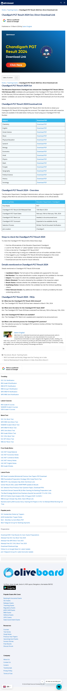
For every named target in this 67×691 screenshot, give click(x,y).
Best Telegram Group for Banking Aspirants (15, 523)
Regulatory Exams (9, 608)
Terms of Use (7, 673)
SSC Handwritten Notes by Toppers (12, 514)
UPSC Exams (7, 617)
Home (4, 10)
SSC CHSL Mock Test (7, 436)
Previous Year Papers (10, 637)
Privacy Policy (7, 671)
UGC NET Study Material (9, 452)
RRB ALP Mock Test (7, 442)
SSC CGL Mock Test (7, 419)
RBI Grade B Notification (9, 383)
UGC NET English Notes (8, 463)
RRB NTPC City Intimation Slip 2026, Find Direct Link (18, 482)
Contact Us (7, 662)
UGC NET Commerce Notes (10, 458)
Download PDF (42, 124)
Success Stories (8, 641)
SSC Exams (6, 601)
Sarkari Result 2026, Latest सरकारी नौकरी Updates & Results (19, 485)
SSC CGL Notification (7, 380)
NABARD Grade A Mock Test (10, 425)
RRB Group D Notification (9, 389)
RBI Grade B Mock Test (8, 433)
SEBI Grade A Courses (8, 409)
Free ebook (7, 355)
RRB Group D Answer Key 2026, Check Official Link (17, 499)
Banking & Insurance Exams (12, 598)
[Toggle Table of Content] (16, 77)
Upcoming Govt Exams (10, 639)
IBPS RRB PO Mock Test (8, 428)
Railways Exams (8, 603)
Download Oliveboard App (9, 546)
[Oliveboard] (7, 2)
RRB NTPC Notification (8, 386)
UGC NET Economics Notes (10, 455)
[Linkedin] (3, 348)
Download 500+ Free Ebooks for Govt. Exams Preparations (20, 535)
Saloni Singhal (27, 26)
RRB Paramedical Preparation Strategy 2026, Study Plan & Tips (21, 479)
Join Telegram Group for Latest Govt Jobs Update (17, 552)
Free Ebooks (7, 644)
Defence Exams (8, 615)
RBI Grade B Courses (7, 405)
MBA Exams (7, 613)
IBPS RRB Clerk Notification (10, 394)
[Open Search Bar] (61, 2)
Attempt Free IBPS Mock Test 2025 (12, 541)
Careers (6, 665)
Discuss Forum (8, 646)
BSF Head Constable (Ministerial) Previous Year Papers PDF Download (24, 476)
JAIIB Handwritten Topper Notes (11, 517)
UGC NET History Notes (8, 460)
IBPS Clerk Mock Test (8, 430)
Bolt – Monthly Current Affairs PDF (12, 520)
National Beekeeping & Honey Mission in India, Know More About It (26, 360)
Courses (6, 629)
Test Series (7, 632)
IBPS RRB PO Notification (9, 392)
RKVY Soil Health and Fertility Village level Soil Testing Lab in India (25, 357)
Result (14, 355)
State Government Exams (11, 620)
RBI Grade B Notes (7, 466)
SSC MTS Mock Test (7, 439)
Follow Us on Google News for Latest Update (15, 549)
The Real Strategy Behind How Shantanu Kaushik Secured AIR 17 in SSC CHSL (26, 493)
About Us (6, 659)
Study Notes (7, 634)
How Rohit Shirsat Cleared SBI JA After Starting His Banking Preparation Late (26, 490)
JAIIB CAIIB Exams (9, 610)
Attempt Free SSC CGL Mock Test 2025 (13, 538)
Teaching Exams (12, 10)
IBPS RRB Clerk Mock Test (9, 422)
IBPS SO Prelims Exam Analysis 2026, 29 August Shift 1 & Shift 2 (21, 496)
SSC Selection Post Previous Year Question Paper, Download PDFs (22, 488)
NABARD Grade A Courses (9, 407)
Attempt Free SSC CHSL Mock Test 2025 (14, 543)
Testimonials (7, 668)
